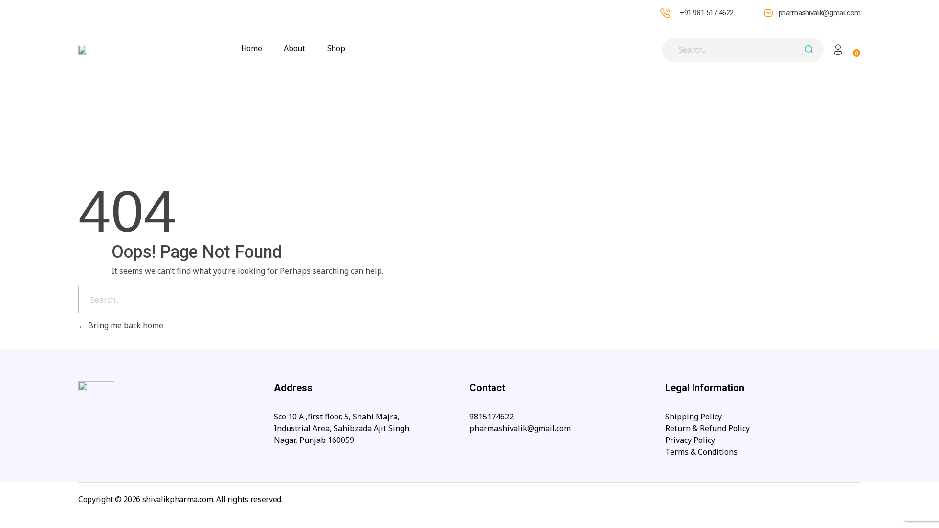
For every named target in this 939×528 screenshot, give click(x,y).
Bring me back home (124, 325)
